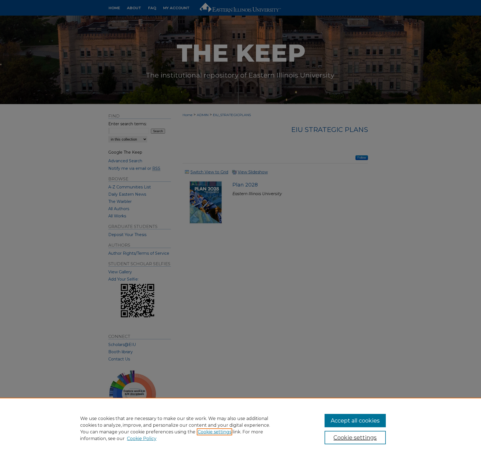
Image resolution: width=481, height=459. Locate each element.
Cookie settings (214, 432)
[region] (240, 428)
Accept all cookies (355, 420)
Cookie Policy (141, 438)
